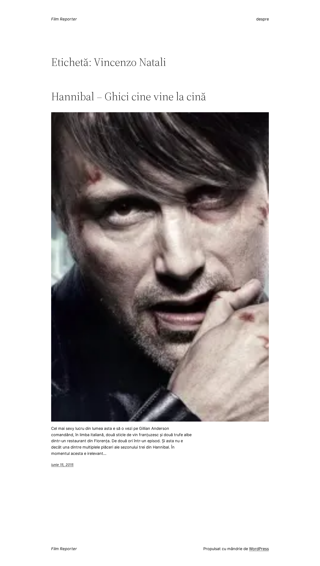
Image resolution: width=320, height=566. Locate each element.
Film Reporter (64, 19)
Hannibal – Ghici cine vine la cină (128, 96)
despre (262, 19)
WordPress (259, 548)
